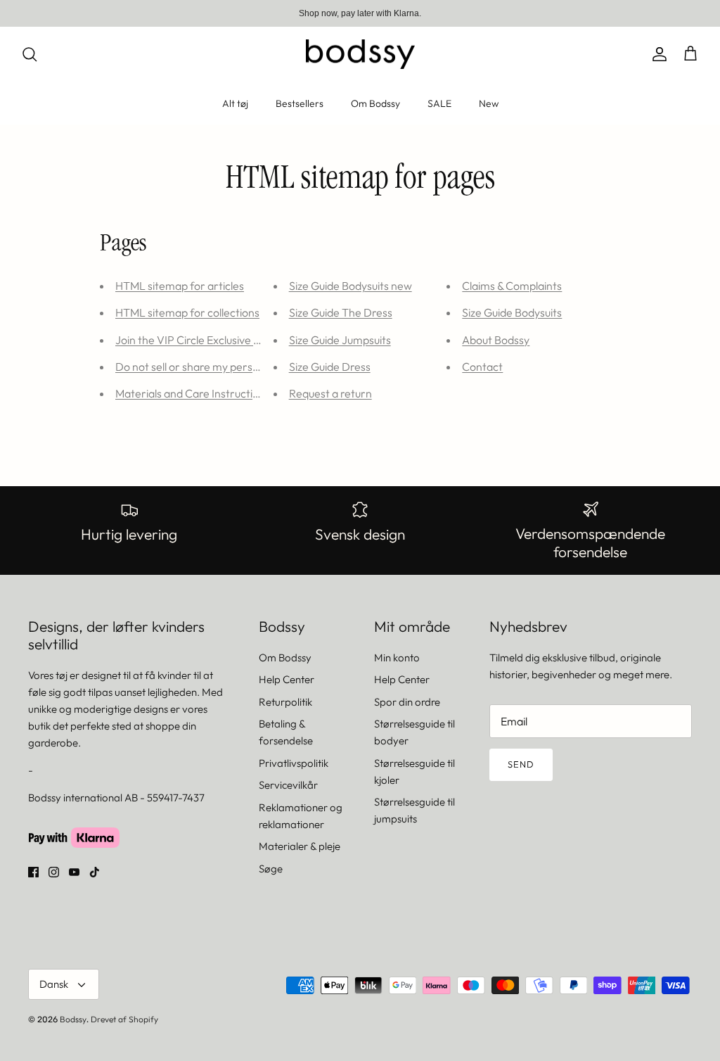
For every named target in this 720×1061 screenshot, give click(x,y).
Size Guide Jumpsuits (340, 340)
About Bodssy (495, 340)
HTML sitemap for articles (179, 286)
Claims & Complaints (512, 286)
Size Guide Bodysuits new (350, 286)
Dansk (53, 984)
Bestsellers (299, 103)
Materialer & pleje (299, 846)
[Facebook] (33, 872)
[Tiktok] (94, 872)
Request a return (330, 393)
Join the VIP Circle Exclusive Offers (200, 340)
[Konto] (656, 54)
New (489, 103)
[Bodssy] (360, 54)
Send (521, 764)
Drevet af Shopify (124, 1019)
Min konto (397, 657)
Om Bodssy (375, 103)
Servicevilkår (288, 785)
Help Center (286, 679)
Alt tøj (235, 103)
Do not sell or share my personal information (225, 367)
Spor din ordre (407, 702)
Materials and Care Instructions (192, 393)
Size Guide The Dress (340, 312)
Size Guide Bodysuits (512, 312)
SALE (439, 103)
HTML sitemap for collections (187, 312)
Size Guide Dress (330, 367)
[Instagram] (54, 872)
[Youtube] (74, 872)
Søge (271, 868)
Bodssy (73, 1019)
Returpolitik (285, 702)
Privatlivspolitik (293, 763)
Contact (482, 367)
